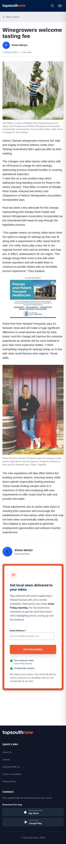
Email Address (18, 630)
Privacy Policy (9, 781)
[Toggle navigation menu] (60, 5)
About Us (6, 752)
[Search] (52, 6)
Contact (6, 759)
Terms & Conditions (11, 774)
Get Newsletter (33, 649)
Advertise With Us (11, 767)
